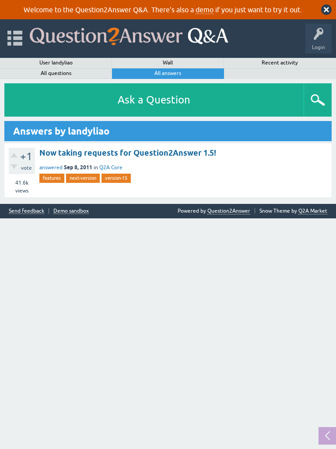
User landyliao (56, 63)
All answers (167, 73)
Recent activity (280, 63)
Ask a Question (154, 100)
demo (205, 10)
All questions (56, 73)
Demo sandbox (71, 211)
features (52, 178)
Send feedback (26, 211)
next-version (83, 178)
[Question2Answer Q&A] (129, 34)
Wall (168, 63)
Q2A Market (312, 211)
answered (51, 167)
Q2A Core (110, 167)
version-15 (116, 178)
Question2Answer (228, 211)
